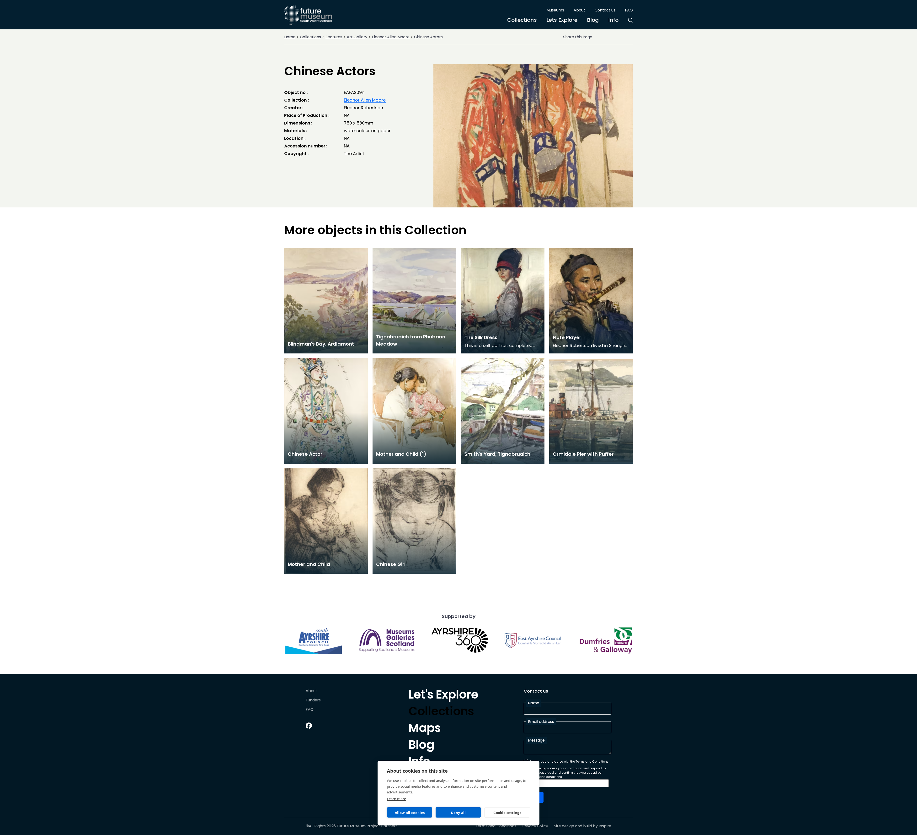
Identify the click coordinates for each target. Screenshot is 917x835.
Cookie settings (507, 812)
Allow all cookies (410, 812)
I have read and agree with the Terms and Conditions (569, 761)
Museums (555, 10)
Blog (593, 20)
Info (613, 20)
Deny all (458, 812)
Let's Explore (443, 696)
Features (333, 37)
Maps (424, 729)
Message (536, 740)
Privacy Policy (535, 826)
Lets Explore (561, 20)
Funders (313, 700)
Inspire (605, 826)
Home (289, 37)
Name (533, 703)
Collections (522, 20)
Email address (541, 721)
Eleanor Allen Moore (391, 37)
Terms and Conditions (495, 826)
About (579, 10)
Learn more (396, 798)
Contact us (605, 10)
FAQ (629, 10)
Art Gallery (357, 37)
